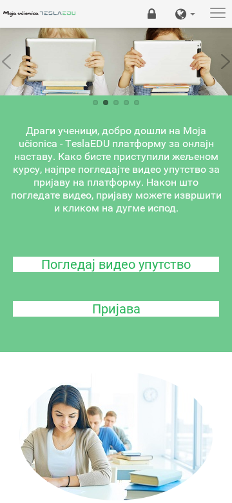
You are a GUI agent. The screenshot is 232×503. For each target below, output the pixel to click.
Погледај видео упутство (116, 264)
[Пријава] (151, 14)
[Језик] (185, 13)
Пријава (116, 309)
